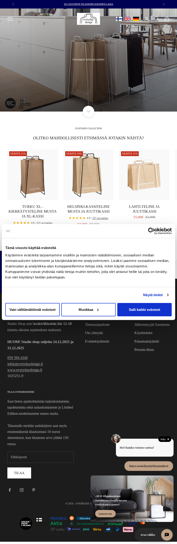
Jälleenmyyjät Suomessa (152, 324)
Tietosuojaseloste (97, 324)
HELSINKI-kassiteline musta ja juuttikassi (88, 209)
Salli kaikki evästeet (144, 309)
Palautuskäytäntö (146, 341)
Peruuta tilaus (144, 350)
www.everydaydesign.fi (24, 370)
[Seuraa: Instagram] (21, 490)
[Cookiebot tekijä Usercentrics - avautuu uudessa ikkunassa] (151, 231)
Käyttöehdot (143, 333)
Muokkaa (86, 309)
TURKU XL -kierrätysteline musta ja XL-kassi (33, 211)
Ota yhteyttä (94, 333)
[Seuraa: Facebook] (9, 490)
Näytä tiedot (153, 295)
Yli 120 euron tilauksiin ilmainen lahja (88, 4)
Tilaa (19, 473)
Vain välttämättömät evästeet (32, 309)
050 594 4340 (17, 358)
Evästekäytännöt (97, 341)
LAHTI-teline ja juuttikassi (144, 209)
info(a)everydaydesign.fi (25, 364)
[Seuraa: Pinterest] (33, 490)
